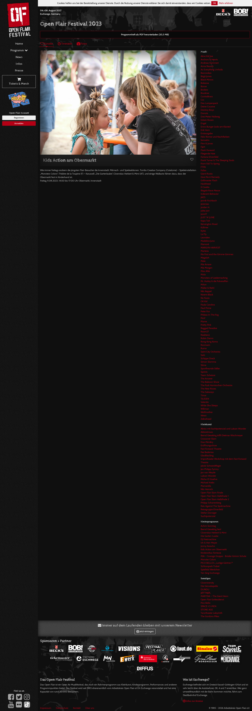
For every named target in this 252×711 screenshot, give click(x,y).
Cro (202, 99)
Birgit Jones (206, 76)
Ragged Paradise (209, 328)
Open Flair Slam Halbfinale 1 (215, 496)
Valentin (205, 402)
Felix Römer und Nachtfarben (215, 136)
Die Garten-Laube (209, 536)
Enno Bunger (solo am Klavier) (216, 126)
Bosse (204, 86)
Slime (203, 365)
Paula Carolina (208, 304)
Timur (203, 395)
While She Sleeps (209, 405)
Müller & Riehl (207, 288)
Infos (19, 64)
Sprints (204, 371)
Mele (203, 261)
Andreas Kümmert (210, 62)
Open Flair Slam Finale (212, 492)
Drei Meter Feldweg (210, 116)
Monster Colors (208, 559)
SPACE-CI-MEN (208, 606)
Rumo (204, 348)
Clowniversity (207, 582)
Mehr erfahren (226, 3)
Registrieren (19, 117)
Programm (17, 50)
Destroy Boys (207, 109)
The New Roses (208, 388)
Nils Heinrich (207, 489)
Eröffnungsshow (209, 445)
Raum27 (205, 331)
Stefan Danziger (209, 512)
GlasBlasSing (207, 455)
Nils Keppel (206, 291)
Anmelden (18, 123)
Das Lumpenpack (209, 103)
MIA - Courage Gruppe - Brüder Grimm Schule (223, 556)
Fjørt (203, 146)
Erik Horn (205, 130)
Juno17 (204, 214)
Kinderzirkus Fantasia (211, 552)
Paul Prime (206, 308)
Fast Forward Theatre (211, 448)
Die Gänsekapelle (209, 586)
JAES (203, 197)
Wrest (203, 415)
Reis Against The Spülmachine (215, 506)
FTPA (203, 167)
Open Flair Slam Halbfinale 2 (215, 499)
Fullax (203, 170)
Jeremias (205, 204)
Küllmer (204, 227)
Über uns (89, 708)
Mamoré (205, 244)
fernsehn (205, 140)
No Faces (205, 298)
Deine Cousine (208, 106)
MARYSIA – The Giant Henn (214, 596)
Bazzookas (206, 73)
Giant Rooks (207, 173)
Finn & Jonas (207, 143)
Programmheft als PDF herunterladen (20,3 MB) (145, 34)
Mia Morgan (206, 267)
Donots (204, 113)
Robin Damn (207, 338)
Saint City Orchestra (210, 351)
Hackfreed (206, 183)
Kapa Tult (205, 220)
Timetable (66, 43)
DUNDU (205, 589)
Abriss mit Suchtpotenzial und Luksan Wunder (223, 428)
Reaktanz (205, 335)
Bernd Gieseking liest (211, 529)
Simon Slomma (208, 361)
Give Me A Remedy (210, 177)
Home (19, 43)
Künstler (48, 43)
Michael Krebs (207, 482)
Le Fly (203, 234)
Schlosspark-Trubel (210, 566)
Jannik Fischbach (209, 200)
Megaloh (205, 257)
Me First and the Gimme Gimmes (217, 254)
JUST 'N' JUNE (208, 217)
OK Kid (204, 301)
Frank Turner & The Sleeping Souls (217, 160)
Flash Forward (208, 150)
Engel (203, 123)
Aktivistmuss (207, 432)
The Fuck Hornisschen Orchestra (216, 385)
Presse (19, 70)
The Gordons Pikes (210, 616)
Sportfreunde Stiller (210, 368)
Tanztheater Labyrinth (211, 613)
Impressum (45, 708)
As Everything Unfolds (212, 69)
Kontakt (76, 708)
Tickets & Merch (19, 83)
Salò (203, 355)
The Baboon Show (210, 382)
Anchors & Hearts (209, 59)
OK (214, 3)
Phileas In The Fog (210, 314)
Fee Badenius (207, 452)
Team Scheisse (208, 375)
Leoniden (205, 237)
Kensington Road (209, 224)
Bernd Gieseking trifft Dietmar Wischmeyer (222, 435)
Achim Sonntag (208, 526)
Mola (203, 274)
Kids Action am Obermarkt (214, 549)
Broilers (204, 89)
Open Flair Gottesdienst (212, 599)
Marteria (205, 251)
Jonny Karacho (208, 546)
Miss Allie (205, 271)
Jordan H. (205, 207)
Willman (205, 408)
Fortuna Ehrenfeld (209, 157)
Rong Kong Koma (209, 341)
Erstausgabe (207, 133)
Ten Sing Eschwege (210, 573)
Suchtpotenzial (208, 516)
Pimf (203, 318)
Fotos (83, 43)
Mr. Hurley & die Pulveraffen (214, 281)
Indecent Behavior (210, 193)
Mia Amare (206, 264)
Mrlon (203, 284)
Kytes (203, 230)
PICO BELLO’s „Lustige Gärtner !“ (217, 562)
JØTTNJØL (206, 592)
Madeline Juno (208, 240)
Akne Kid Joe (207, 56)
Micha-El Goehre (209, 479)
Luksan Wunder (208, 475)
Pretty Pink (206, 324)
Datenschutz (62, 708)
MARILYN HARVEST (210, 247)
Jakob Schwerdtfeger (211, 465)
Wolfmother (207, 412)
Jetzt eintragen (146, 631)
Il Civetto (205, 187)
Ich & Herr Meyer (209, 542)
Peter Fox (205, 311)
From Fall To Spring (210, 163)
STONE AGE (207, 609)
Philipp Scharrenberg (211, 502)
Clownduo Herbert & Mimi (213, 532)
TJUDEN (205, 398)
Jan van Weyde (208, 472)
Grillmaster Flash (209, 180)
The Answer (206, 378)
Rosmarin (205, 345)
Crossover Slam (208, 438)
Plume (204, 321)
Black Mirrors (207, 79)
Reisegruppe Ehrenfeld (212, 509)
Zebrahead (206, 418)
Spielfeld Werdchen (210, 569)
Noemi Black (207, 294)
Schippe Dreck (208, 358)
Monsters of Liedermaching (214, 277)
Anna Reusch (207, 66)
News (19, 57)
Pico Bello (205, 602)
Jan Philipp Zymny (210, 469)
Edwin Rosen (207, 120)
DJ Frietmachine (208, 539)
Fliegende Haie (208, 153)
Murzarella (206, 486)
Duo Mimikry (207, 442)
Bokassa (205, 83)
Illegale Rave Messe (210, 190)
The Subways (207, 392)
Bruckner (205, 93)
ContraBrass (207, 96)
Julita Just (205, 210)
